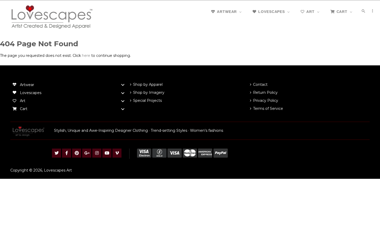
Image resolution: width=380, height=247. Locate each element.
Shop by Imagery (148, 92)
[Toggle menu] (122, 85)
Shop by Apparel (148, 84)
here (86, 55)
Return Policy (265, 92)
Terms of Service (268, 108)
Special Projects (147, 100)
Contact (260, 84)
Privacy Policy (265, 100)
